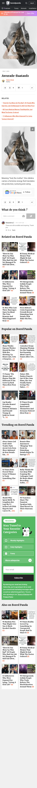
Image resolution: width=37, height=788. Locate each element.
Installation (32, 8)
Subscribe (18, 578)
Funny (16, 8)
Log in (32, 3)
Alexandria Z (10, 223)
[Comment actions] (26, 223)
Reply (13, 230)
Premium (7, 8)
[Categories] (3, 3)
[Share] (32, 88)
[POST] (30, 216)
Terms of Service (23, 594)
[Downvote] (10, 88)
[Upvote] (5, 88)
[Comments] (19, 88)
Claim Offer (30, 13)
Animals (23, 8)
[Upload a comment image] (23, 216)
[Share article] (32, 129)
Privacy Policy (8, 597)
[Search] (26, 3)
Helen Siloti (10, 80)
